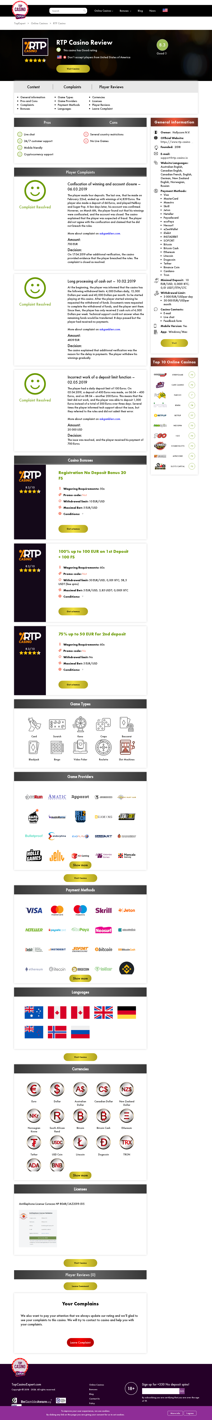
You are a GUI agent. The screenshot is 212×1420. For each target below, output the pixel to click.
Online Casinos (102, 10)
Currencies (98, 97)
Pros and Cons (28, 101)
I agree (190, 1413)
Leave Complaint (102, 108)
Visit (174, 343)
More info (175, 1413)
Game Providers (67, 101)
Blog (140, 10)
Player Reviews (101, 105)
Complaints (27, 105)
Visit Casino (73, 68)
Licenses (97, 101)
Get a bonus (73, 528)
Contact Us (94, 1398)
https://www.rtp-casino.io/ (178, 142)
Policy (92, 1403)
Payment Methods (69, 105)
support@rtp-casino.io (174, 158)
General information (32, 97)
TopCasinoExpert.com (26, 1384)
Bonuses (124, 10)
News (152, 10)
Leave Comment (80, 1286)
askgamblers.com (109, 233)
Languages (64, 108)
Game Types (65, 97)
